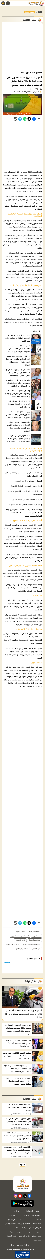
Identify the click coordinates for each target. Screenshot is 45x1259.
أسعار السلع (8, 606)
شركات (39, 259)
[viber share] (20, 119)
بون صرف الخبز (14, 307)
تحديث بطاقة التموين (12, 944)
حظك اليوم (37, 1240)
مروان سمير (35, 89)
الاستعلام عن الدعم (22, 948)
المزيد (22, 1164)
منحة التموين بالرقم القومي (31, 944)
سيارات (12, 1231)
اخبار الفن (12, 1215)
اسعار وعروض (36, 1236)
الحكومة (34, 455)
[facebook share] (34, 119)
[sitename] (22, 1183)
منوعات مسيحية (36, 1219)
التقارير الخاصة (17, 1211)
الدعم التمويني (20, 603)
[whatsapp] (15, 119)
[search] (3, 3)
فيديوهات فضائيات (20, 1227)
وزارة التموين (31, 289)
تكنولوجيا (20, 1231)
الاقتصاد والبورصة (24, 1223)
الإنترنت (29, 458)
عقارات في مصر (24, 1236)
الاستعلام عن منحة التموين (26, 472)
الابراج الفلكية (11, 1236)
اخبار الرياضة (24, 1219)
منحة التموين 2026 (16, 262)
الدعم (18, 296)
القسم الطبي (36, 1215)
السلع (14, 640)
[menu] (8, 3)
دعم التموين (36, 936)
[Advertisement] (22, 47)
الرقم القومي (32, 504)
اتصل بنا (11, 1245)
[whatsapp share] (25, 119)
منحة (32, 667)
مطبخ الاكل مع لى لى (33, 1231)
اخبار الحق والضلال (35, 1227)
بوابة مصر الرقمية (12, 458)
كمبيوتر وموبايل (10, 1223)
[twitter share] (29, 119)
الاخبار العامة (29, 12)
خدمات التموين (31, 486)
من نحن (34, 1245)
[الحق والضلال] (40, 12)
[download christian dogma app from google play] (22, 1203)
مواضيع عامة (37, 1223)
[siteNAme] (37, 3)
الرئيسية (38, 1211)
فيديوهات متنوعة (24, 1215)
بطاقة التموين (20, 931)
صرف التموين (36, 948)
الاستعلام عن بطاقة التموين (22, 499)
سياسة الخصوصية (23, 1245)
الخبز (32, 683)
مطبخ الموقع (12, 1219)
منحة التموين (18, 546)
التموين (34, 467)
